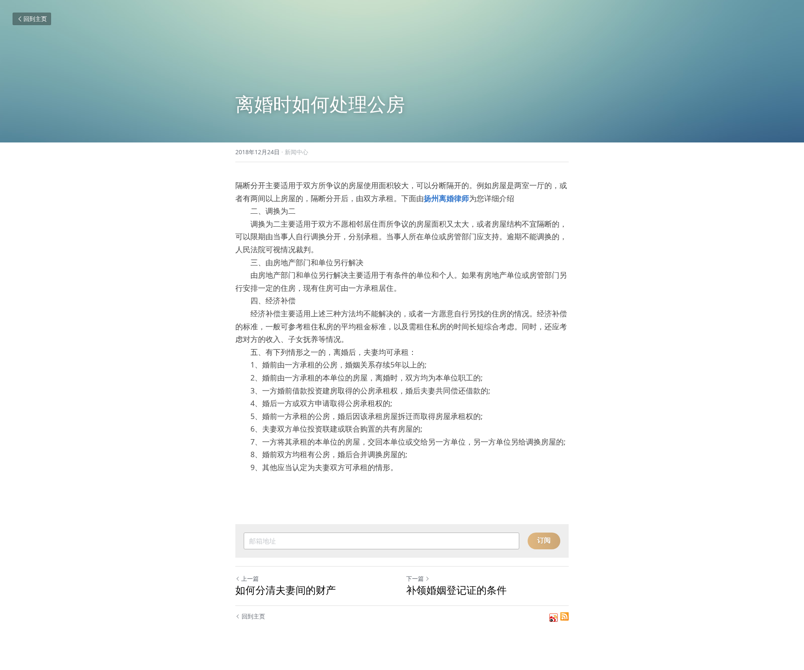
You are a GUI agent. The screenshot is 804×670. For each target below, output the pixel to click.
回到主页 (35, 19)
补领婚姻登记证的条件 (456, 590)
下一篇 (415, 578)
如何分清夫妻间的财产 (285, 590)
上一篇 (250, 578)
